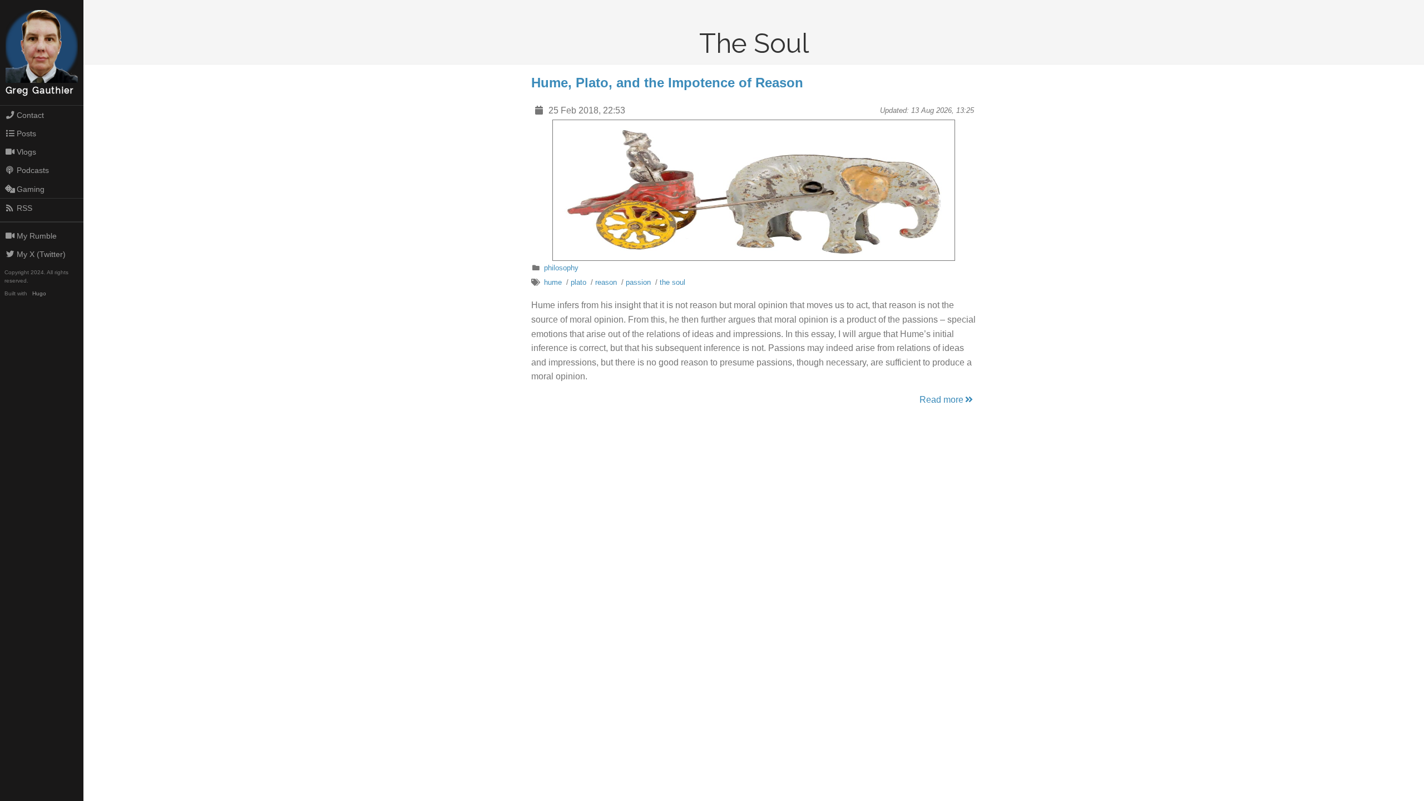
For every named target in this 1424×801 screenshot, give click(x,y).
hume (553, 282)
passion (638, 282)
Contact (30, 115)
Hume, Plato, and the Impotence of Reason (667, 82)
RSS (24, 208)
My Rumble (37, 235)
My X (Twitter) (41, 254)
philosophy (561, 268)
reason (606, 282)
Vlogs (26, 151)
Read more (941, 399)
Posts (26, 133)
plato (578, 282)
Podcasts (33, 170)
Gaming (30, 189)
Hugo (39, 293)
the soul (672, 282)
